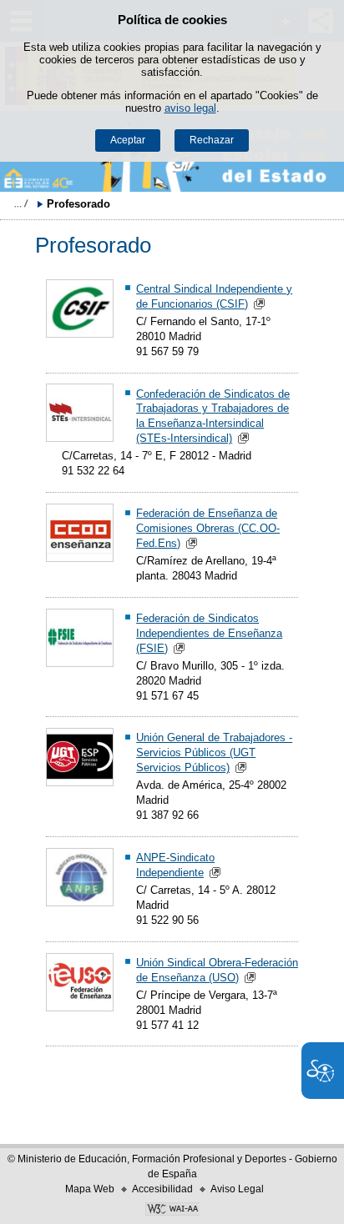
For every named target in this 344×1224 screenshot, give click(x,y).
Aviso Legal (237, 1189)
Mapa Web (89, 1189)
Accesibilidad (162, 1189)
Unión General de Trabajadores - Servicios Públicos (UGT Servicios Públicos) (214, 752)
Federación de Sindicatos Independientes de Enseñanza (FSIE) (209, 633)
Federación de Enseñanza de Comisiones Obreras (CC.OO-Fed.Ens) (208, 528)
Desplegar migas (21, 203)
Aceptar (127, 140)
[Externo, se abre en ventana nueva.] (172, 1210)
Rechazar (212, 140)
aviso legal (190, 108)
